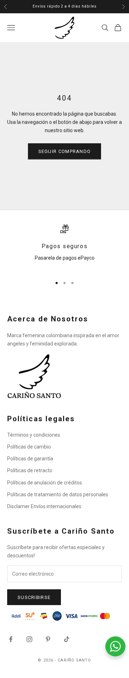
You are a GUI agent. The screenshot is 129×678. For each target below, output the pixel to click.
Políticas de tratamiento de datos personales (57, 494)
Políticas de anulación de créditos (44, 483)
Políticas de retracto (29, 470)
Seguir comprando (64, 151)
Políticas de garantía (30, 458)
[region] (64, 247)
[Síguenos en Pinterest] (48, 639)
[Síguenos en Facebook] (10, 639)
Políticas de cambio (29, 447)
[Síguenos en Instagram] (29, 639)
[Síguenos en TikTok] (66, 639)
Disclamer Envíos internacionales (44, 506)
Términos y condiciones (33, 435)
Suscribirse (34, 597)
